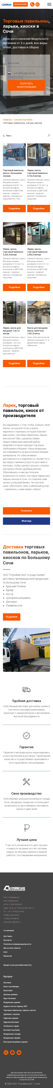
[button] (20, 4)
